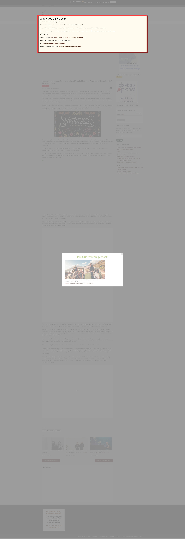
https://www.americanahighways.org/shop (70, 46)
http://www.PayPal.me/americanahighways (54, 43)
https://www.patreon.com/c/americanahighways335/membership (68, 37)
